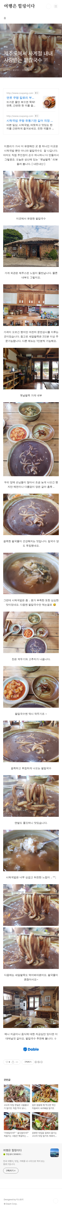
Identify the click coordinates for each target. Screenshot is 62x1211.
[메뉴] (55, 6)
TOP (55, 1200)
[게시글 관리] (17, 1062)
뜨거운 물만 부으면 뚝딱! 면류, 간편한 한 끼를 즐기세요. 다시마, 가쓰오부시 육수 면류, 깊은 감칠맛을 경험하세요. (21, 103)
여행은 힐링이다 (19, 6)
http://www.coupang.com (20, 93)
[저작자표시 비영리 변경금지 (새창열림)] (38, 1062)
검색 (48, 6)
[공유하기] (13, 1062)
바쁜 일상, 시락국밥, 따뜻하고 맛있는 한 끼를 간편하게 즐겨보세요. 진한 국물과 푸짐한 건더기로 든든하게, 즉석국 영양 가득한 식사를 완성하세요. (30, 126)
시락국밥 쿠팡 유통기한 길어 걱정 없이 (30, 121)
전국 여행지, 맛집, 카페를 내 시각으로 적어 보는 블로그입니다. (24, 1162)
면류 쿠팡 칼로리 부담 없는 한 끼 (21, 98)
